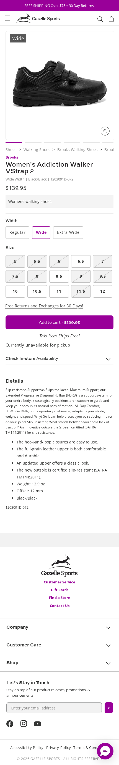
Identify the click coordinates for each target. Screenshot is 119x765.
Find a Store (59, 597)
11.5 (80, 291)
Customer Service (59, 582)
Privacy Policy (58, 747)
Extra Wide (68, 232)
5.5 (37, 261)
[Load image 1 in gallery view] (14, 142)
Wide (41, 232)
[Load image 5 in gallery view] (91, 142)
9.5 (103, 276)
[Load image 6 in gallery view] (110, 142)
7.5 (15, 276)
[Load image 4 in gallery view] (72, 142)
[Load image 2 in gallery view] (33, 142)
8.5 (59, 276)
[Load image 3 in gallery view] (52, 142)
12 (102, 291)
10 (15, 291)
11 (58, 291)
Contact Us (59, 605)
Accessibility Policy (27, 747)
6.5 (81, 261)
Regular (17, 232)
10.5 (37, 291)
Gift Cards (59, 589)
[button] (7, 18)
